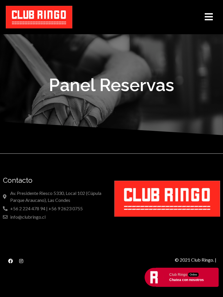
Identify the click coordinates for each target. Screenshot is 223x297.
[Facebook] (10, 261)
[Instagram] (21, 261)
